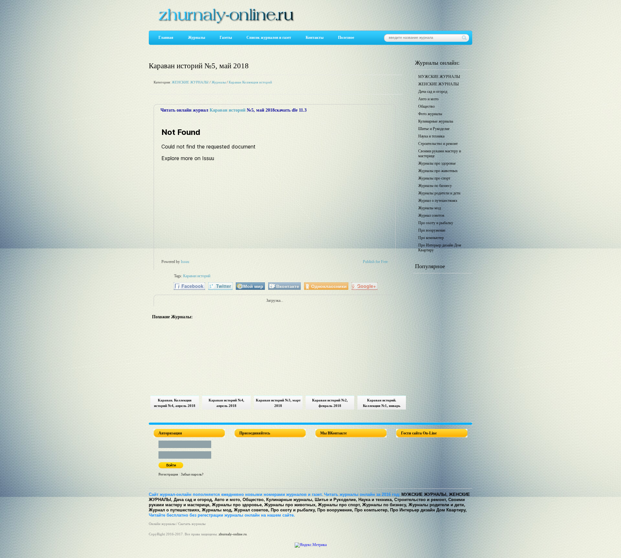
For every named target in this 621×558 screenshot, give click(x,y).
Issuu (185, 261)
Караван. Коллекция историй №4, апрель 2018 (174, 403)
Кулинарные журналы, (289, 499)
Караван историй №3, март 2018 (278, 403)
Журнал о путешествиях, (175, 510)
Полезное (346, 37)
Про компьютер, (371, 510)
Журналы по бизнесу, (384, 504)
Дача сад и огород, (193, 499)
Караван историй (227, 110)
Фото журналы (430, 114)
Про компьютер (431, 237)
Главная (165, 37)
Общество (426, 106)
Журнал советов (431, 215)
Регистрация (168, 474)
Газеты (226, 37)
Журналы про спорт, (339, 504)
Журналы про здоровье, (237, 504)
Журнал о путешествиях (437, 200)
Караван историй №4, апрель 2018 (226, 403)
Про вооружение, (335, 510)
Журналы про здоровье (437, 163)
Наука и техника (431, 136)
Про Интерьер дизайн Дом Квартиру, (428, 510)
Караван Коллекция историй (250, 82)
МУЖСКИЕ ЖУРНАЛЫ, (424, 494)
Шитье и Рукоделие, (336, 499)
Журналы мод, (217, 510)
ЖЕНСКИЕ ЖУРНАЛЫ (190, 82)
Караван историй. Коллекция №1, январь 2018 (381, 404)
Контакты (314, 37)
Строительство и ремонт (438, 143)
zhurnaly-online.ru (233, 534)
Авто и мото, (227, 499)
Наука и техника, (375, 499)
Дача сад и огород (432, 91)
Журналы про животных (438, 171)
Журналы (196, 37)
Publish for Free (375, 261)
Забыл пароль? (192, 474)
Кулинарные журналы (435, 121)
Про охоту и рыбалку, (293, 510)
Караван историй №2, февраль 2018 (330, 403)
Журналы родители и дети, (437, 504)
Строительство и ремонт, (420, 499)
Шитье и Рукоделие (434, 128)
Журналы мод (429, 208)
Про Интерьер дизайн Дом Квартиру (439, 247)
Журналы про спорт (434, 178)
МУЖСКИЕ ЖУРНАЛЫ (439, 76)
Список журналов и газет (268, 37)
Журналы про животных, (290, 504)
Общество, (254, 499)
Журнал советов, (251, 510)
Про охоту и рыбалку (435, 223)
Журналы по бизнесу (435, 185)
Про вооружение (431, 230)
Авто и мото (428, 99)
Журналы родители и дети (439, 193)
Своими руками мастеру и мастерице (439, 153)
